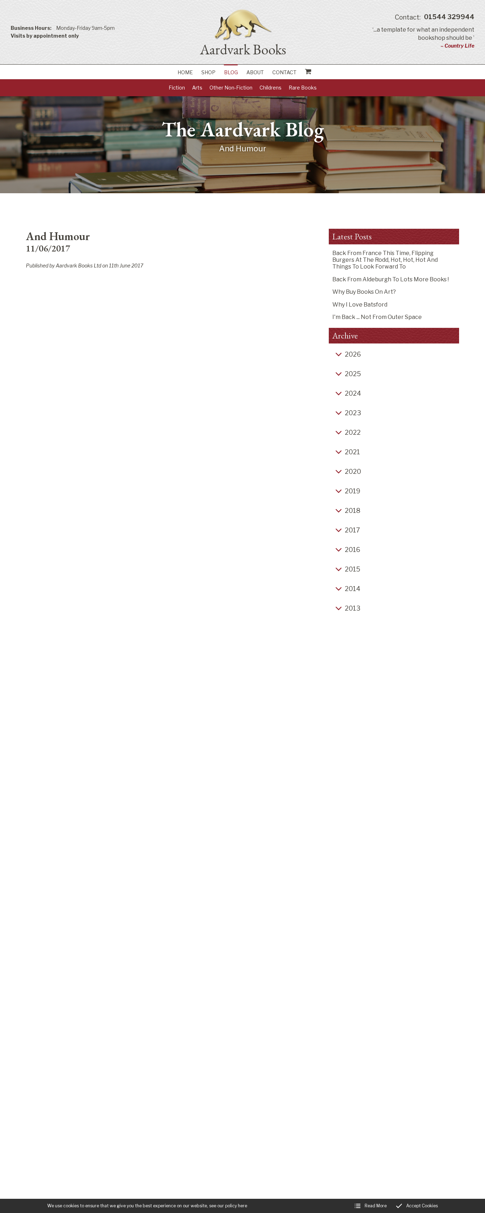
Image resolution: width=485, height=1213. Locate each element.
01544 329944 (434, 17)
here (242, 1205)
